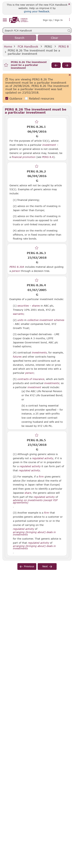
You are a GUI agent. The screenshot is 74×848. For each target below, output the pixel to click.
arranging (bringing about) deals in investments (34, 533)
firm (41, 476)
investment (49, 145)
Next (45, 566)
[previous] (56, 65)
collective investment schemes (45, 320)
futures (17, 356)
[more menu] (69, 19)
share (28, 493)
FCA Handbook (28, 46)
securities (23, 306)
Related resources (41, 98)
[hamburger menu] (5, 20)
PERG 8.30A (16, 266)
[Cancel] (69, 75)
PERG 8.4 (48, 157)
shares (36, 306)
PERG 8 (63, 46)
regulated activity (42, 458)
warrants (18, 314)
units (20, 320)
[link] (19, 20)
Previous (29, 566)
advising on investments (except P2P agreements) (35, 501)
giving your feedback (36, 11)
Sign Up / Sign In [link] (53, 20)
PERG (48, 46)
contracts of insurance (30, 379)
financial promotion (23, 157)
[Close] (69, 4)
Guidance (15, 98)
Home (8, 46)
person (16, 271)
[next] (66, 65)
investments (39, 352)
